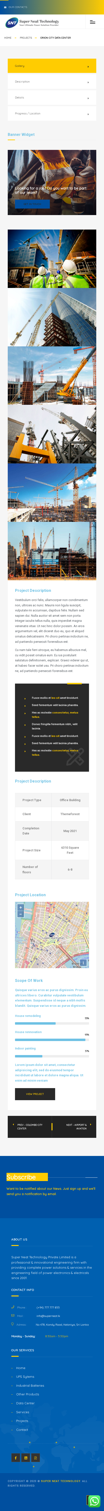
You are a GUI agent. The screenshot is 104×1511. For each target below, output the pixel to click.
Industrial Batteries (30, 1385)
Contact (22, 1430)
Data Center (25, 1403)
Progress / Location (27, 113)
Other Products (27, 1394)
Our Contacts (18, 7)
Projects (26, 37)
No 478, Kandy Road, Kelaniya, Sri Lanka (62, 1324)
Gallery (19, 66)
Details (19, 97)
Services (22, 1412)
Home (7, 37)
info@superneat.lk (48, 1316)
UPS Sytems (25, 1376)
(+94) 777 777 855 (48, 1307)
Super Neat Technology (60, 1481)
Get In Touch (32, 204)
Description (22, 81)
